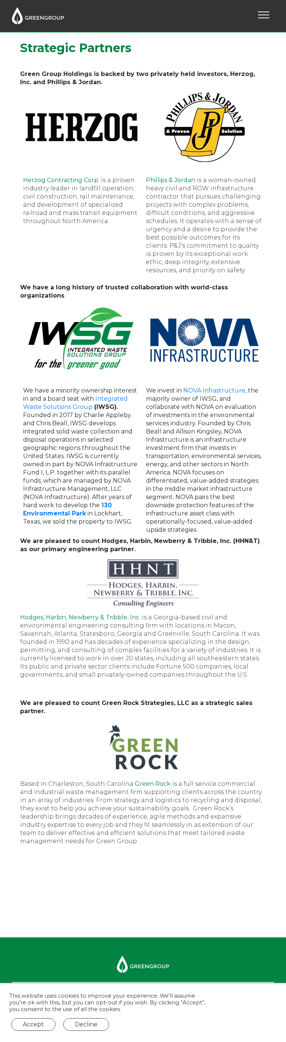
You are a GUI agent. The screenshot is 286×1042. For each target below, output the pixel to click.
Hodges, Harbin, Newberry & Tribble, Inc (79, 617)
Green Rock (153, 783)
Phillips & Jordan (170, 180)
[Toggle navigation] (263, 16)
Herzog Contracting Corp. (61, 180)
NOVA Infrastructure (214, 390)
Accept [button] (33, 1024)
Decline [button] (86, 1024)
